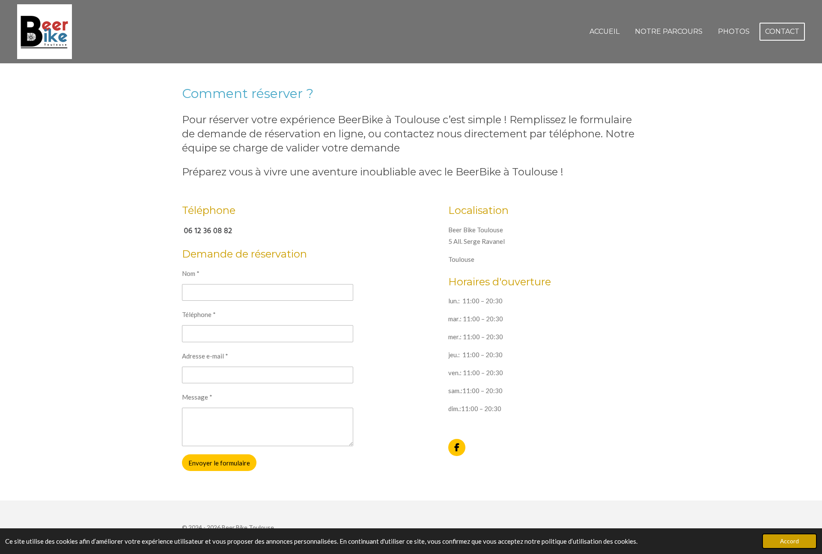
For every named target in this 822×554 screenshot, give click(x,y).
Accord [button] (789, 541)
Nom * (191, 273)
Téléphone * (199, 314)
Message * (197, 397)
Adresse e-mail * (205, 356)
